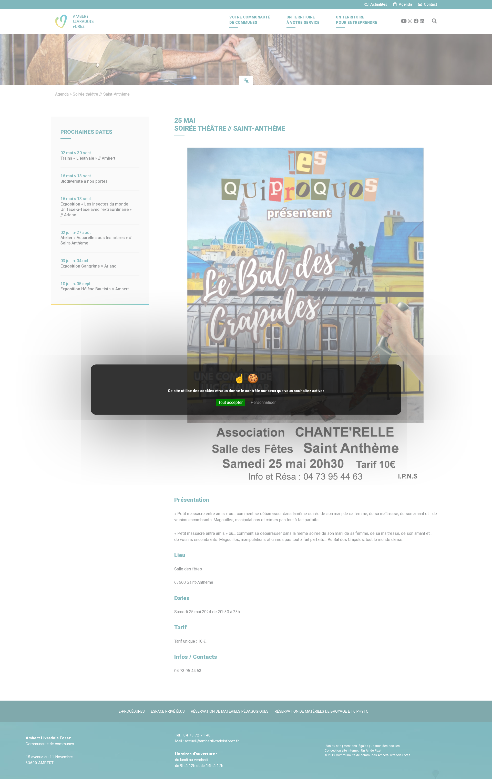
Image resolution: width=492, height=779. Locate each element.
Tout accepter (230, 402)
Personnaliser (263, 402)
